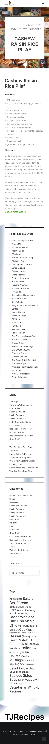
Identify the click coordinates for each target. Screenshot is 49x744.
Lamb (34, 648)
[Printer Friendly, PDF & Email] (16, 211)
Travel (12, 546)
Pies (12, 664)
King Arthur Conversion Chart (26, 305)
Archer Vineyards (20, 247)
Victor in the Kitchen (18, 550)
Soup (13, 679)
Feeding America (19, 285)
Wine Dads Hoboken (21, 374)
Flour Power (15, 408)
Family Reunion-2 (17, 418)
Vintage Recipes (19, 363)
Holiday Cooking (17, 432)
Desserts (13, 502)
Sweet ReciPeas (19, 356)
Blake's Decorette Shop (22, 257)
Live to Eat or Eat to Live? (21, 454)
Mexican (26, 656)
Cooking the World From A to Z (23, 633)
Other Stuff (14, 439)
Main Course (19, 654)
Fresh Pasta (17, 640)
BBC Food (16, 254)
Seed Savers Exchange (22, 346)
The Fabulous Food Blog (20, 447)
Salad (13, 668)
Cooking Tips (15, 464)
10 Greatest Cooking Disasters (23, 461)
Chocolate (30, 625)
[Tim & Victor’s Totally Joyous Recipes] (10, 3)
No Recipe (28, 660)
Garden (14, 644)
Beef (13, 602)
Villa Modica (15, 553)
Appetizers (15, 598)
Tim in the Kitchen (17, 543)
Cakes (13, 610)
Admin (33, 734)
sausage (24, 671)
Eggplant (30, 636)
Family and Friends (18, 505)
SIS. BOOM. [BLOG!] (21, 350)
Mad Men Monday (15, 653)
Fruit (29, 640)
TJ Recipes (14, 401)
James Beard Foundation (23, 295)
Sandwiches (26, 668)
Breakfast (15, 606)
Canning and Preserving (22, 611)
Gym (24, 644)
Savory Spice (18, 343)
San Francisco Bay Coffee (24, 336)
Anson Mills (17, 244)
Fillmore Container (20, 288)
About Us (13, 450)
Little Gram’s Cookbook (20, 422)
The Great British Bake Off (24, 360)
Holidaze (14, 648)
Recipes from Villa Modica (21, 435)
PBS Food (16, 326)
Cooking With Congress (23, 264)
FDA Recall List (18, 281)
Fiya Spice (16, 292)
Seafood (15, 675)
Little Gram (14, 529)
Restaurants (28, 665)
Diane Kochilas (18, 275)
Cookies (25, 629)
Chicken (16, 625)
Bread (12, 499)
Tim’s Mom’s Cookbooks (20, 405)
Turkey (21, 680)
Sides (27, 675)
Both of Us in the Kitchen (21, 495)
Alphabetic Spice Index (22, 240)
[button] (43, 3)
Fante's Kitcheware (21, 278)
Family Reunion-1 (17, 415)
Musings (16, 660)
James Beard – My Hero (20, 457)
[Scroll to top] (44, 739)
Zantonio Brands (19, 377)
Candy (21, 610)
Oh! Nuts (16, 319)
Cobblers (14, 630)
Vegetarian (18, 687)
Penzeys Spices (19, 329)
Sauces (13, 671)
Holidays (13, 523)
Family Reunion (16, 509)
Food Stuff (14, 519)
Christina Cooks (19, 261)
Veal (20, 684)
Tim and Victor (22, 731)
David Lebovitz (18, 268)
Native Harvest (18, 312)
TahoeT (26, 734)
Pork (19, 664)
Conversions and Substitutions (23, 467)
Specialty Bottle (19, 353)
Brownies (26, 607)
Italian (26, 648)
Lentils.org (17, 309)
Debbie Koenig (18, 271)
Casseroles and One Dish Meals (21, 619)
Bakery (28, 598)
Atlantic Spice (18, 251)
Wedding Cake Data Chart (21, 471)
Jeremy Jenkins (19, 298)
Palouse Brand (18, 322)
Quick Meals (15, 425)
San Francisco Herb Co (22, 339)
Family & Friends (17, 412)
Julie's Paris (17, 302)
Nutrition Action (19, 315)
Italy (11, 526)
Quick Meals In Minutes (20, 536)
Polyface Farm (18, 333)
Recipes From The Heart (20, 429)
